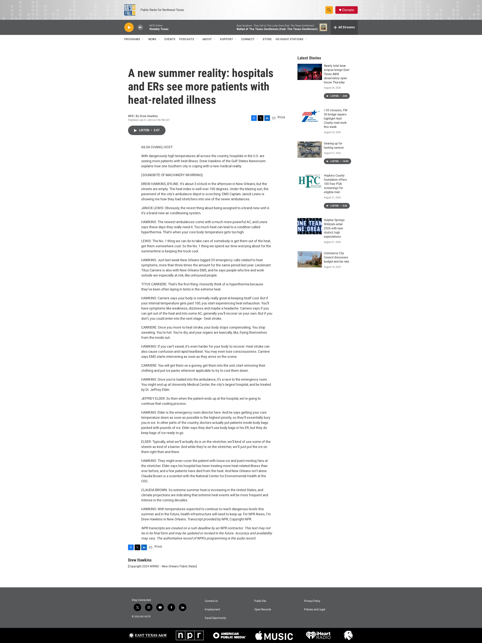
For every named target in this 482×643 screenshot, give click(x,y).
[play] (129, 27)
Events (170, 39)
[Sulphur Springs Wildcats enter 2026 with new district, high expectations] (309, 226)
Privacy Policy (312, 601)
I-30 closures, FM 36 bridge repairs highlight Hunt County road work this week (335, 118)
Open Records (262, 609)
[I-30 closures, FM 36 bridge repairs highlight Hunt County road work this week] (309, 116)
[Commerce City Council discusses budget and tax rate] (309, 259)
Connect (248, 39)
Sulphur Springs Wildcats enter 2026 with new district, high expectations (334, 228)
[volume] (140, 27)
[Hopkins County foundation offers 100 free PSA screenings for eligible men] (309, 182)
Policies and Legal (314, 609)
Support (226, 39)
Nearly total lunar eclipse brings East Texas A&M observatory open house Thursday (336, 74)
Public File (260, 601)
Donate (348, 10)
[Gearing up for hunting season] (309, 149)
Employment (212, 609)
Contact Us (211, 601)
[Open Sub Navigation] (143, 39)
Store (267, 39)
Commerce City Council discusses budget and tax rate (336, 257)
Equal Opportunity (215, 618)
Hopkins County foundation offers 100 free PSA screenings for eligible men (335, 184)
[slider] (146, 27)
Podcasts (186, 39)
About (207, 39)
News (152, 39)
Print (281, 117)
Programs (132, 39)
